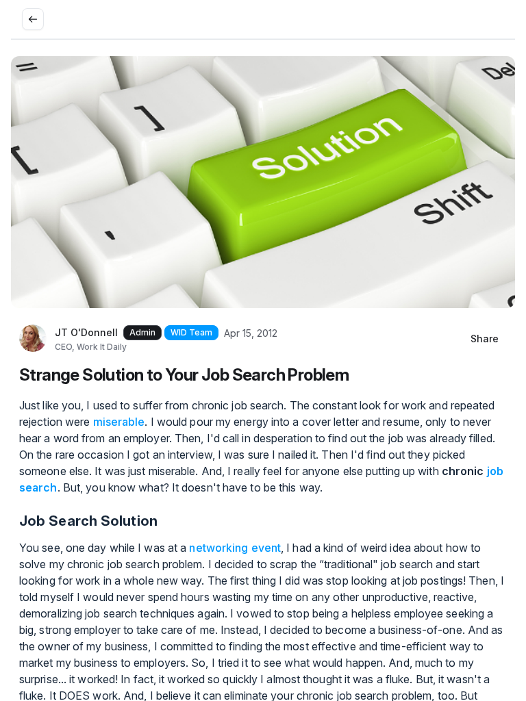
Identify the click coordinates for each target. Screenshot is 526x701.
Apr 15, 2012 (250, 333)
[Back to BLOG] (33, 19)
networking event (235, 548)
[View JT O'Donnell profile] (33, 338)
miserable (119, 422)
